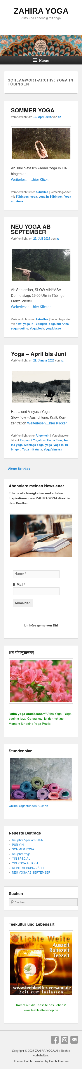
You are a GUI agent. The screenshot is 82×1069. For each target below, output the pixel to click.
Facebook (55, 1040)
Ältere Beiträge (17, 468)
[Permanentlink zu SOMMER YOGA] (41, 162)
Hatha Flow (54, 440)
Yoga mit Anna (59, 323)
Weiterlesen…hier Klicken (31, 180)
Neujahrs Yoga (21, 854)
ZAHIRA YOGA (41, 10)
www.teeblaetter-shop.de (41, 1010)
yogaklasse (53, 328)
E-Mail (19, 585)
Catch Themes (58, 1061)
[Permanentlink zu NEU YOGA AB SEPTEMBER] (41, 284)
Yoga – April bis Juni (38, 354)
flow (18, 323)
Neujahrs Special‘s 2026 (27, 840)
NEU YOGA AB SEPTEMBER (31, 229)
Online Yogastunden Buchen (28, 806)
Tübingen (22, 196)
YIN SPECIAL (21, 858)
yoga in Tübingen (51, 196)
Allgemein (42, 435)
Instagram (64, 1040)
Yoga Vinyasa (53, 449)
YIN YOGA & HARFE (25, 863)
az (59, 117)
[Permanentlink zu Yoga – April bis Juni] (41, 406)
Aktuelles (42, 192)
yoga (33, 196)
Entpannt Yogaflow (32, 440)
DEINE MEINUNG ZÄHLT (28, 868)
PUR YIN (18, 844)
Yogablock (37, 328)
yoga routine (19, 328)
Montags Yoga (34, 445)
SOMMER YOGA (32, 110)
